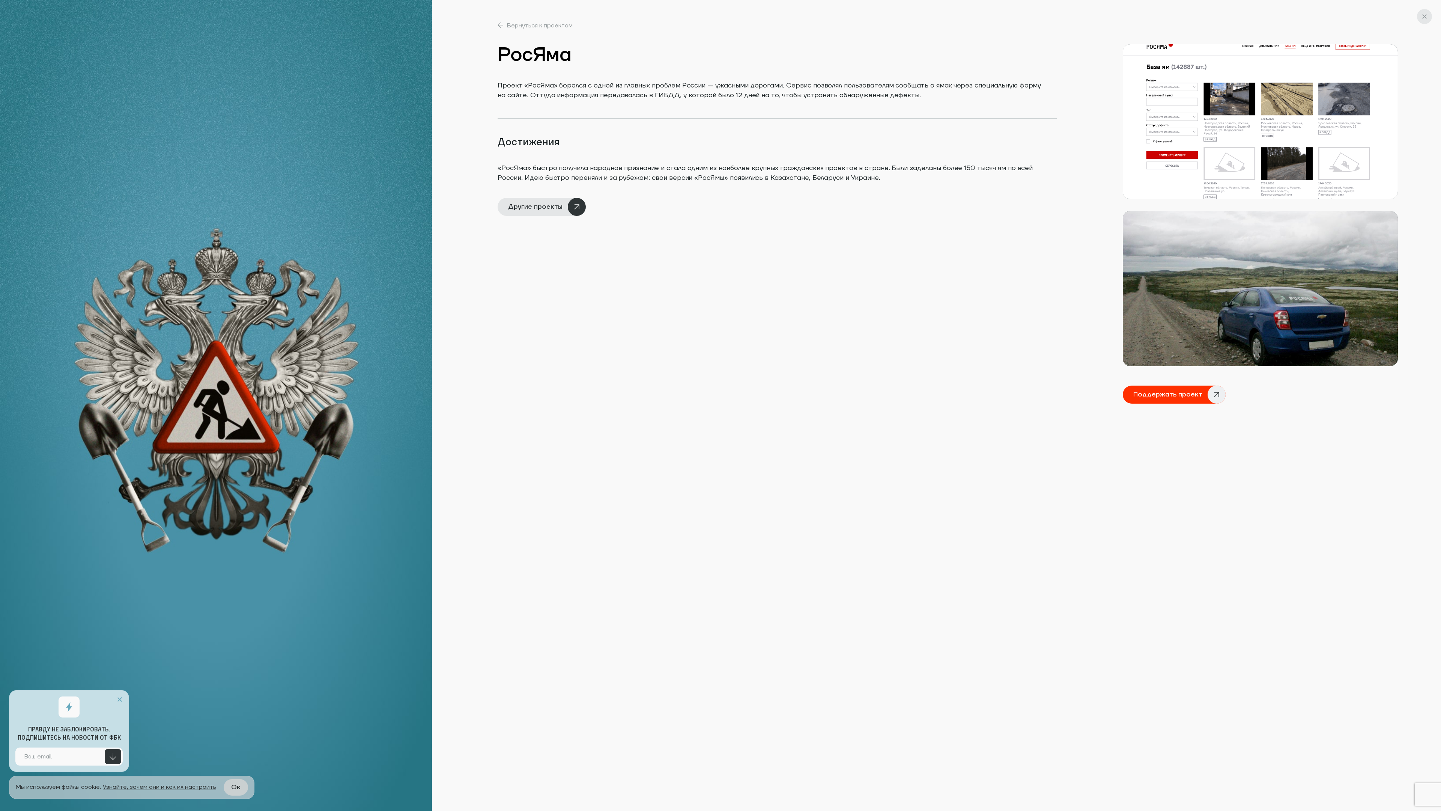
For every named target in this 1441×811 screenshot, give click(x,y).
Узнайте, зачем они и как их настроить (159, 787)
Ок (236, 787)
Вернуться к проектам (540, 25)
